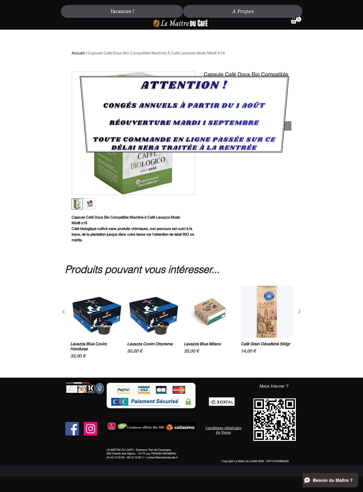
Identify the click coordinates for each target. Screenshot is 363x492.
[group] (181, 330)
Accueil (78, 53)
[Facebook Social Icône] (72, 428)
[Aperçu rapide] (96, 312)
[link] (296, 20)
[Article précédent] (63, 312)
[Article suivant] (299, 312)
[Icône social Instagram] (90, 428)
